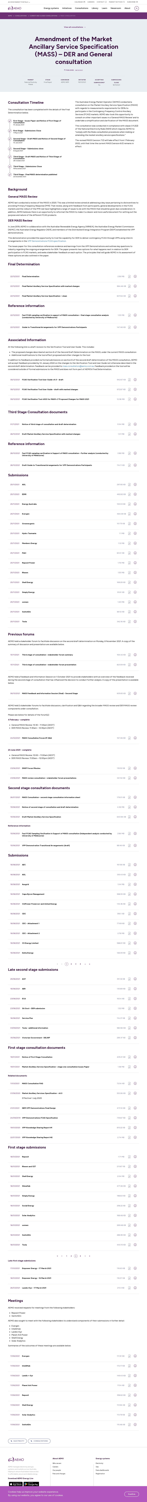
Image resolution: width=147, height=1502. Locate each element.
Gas (97, 1467)
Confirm (131, 1494)
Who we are (57, 1463)
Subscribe (131, 2)
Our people (57, 1470)
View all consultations (73, 27)
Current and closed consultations (43, 16)
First (57, 1256)
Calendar (79, 2)
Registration (100, 1474)
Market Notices (116, 2)
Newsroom (116, 8)
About (127, 8)
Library (95, 8)
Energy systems (51, 8)
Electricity (19, 1441)
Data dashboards (102, 1470)
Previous (62, 1256)
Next (85, 964)
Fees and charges (59, 1474)
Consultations (81, 8)
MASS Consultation (67, 16)
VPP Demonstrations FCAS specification (46, 241)
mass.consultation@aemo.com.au (78, 366)
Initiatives (67, 8)
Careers (90, 2)
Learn (104, 8)
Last (89, 964)
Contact (100, 2)
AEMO (10, 16)
